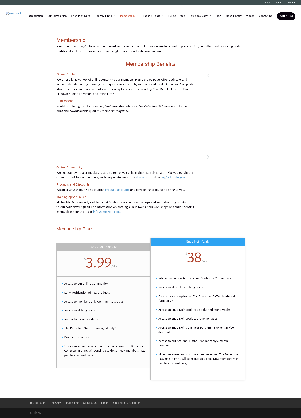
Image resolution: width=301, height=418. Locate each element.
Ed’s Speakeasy (199, 16)
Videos (250, 16)
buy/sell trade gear (172, 177)
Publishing (72, 403)
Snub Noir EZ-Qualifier (126, 403)
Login (268, 3)
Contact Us (265, 16)
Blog (218, 16)
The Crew (55, 403)
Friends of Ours (80, 16)
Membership (127, 16)
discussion (143, 177)
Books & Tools (151, 16)
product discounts (117, 190)
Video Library (233, 16)
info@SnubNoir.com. (107, 212)
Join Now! (286, 16)
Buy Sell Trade (176, 16)
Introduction (35, 16)
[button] (225, 75)
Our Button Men (57, 16)
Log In (105, 403)
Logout (278, 3)
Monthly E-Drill (103, 16)
